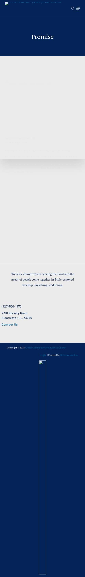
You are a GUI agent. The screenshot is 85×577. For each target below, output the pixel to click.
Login (43, 355)
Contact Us (10, 324)
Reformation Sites (69, 355)
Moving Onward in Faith (20, 138)
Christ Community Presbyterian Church (45, 347)
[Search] (72, 8)
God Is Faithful (16, 143)
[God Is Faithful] (42, 109)
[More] (78, 8)
